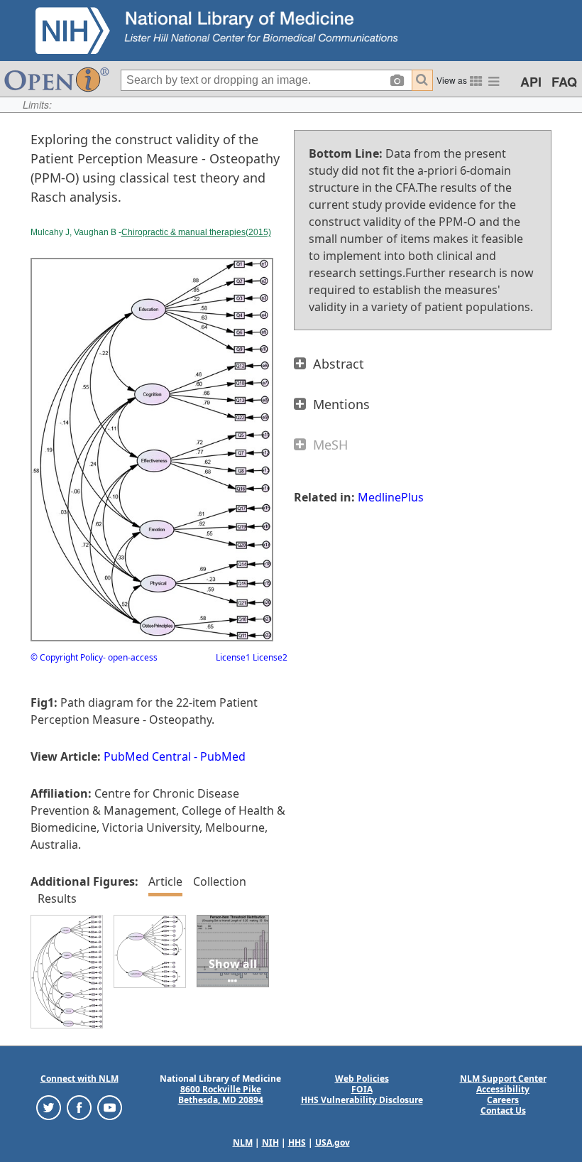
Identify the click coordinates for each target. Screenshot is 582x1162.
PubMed (223, 756)
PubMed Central (147, 756)
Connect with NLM (79, 1079)
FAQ (564, 81)
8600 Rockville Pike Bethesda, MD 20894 (220, 1094)
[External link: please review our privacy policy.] (48, 1107)
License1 (233, 657)
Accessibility (502, 1089)
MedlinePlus (391, 497)
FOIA (362, 1089)
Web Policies (362, 1079)
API (531, 81)
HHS (297, 1142)
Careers (503, 1100)
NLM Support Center (503, 1079)
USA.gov (332, 1142)
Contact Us (503, 1110)
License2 (269, 657)
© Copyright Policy (67, 657)
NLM (243, 1142)
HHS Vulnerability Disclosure (362, 1100)
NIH (270, 1142)
